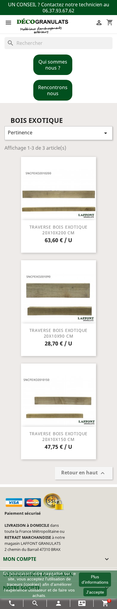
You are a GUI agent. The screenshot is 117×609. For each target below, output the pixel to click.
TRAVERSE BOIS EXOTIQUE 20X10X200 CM (58, 230)
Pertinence (58, 133)
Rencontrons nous (53, 90)
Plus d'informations (95, 579)
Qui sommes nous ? (52, 64)
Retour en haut (83, 473)
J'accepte (95, 592)
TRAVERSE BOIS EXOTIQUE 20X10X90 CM (58, 333)
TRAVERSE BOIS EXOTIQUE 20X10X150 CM (58, 436)
